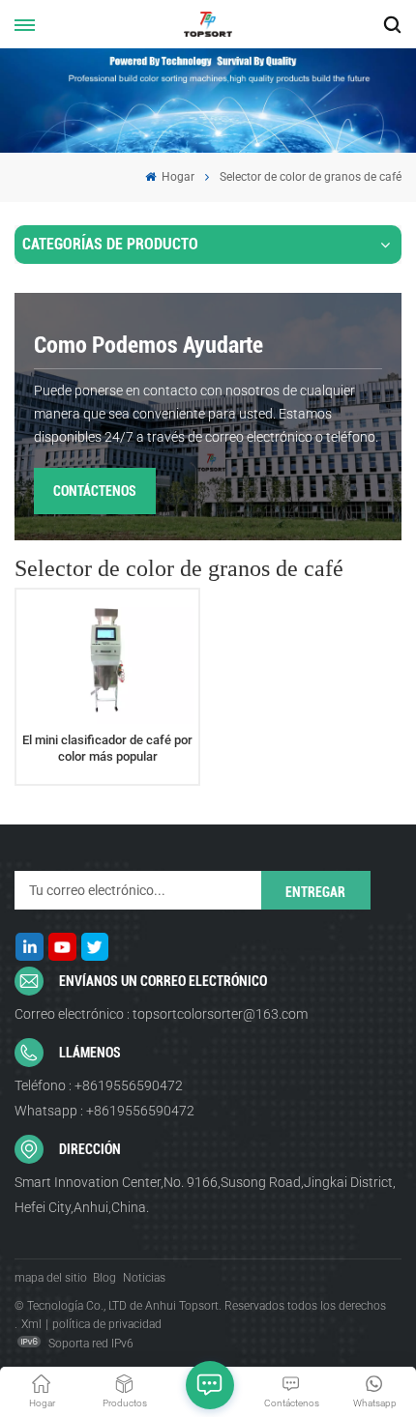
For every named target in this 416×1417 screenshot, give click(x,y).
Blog (104, 1278)
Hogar (176, 177)
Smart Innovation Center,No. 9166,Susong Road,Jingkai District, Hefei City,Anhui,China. (205, 1194)
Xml (31, 1324)
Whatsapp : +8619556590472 (104, 1110)
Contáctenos (94, 491)
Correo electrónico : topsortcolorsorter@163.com (161, 1014)
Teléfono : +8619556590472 (99, 1085)
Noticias (144, 1278)
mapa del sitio (51, 1278)
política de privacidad (107, 1324)
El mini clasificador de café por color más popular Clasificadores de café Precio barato (107, 749)
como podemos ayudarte (148, 345)
